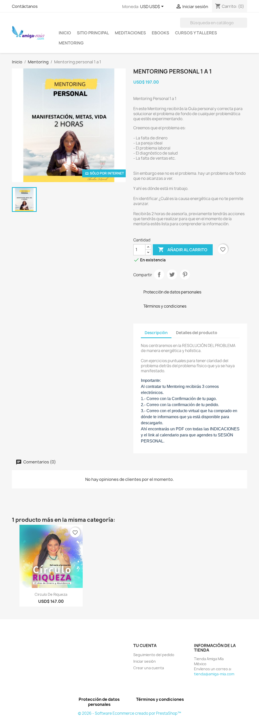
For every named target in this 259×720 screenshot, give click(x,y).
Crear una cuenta (148, 667)
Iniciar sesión (144, 661)
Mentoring (71, 43)
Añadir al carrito (182, 249)
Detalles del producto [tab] (196, 332)
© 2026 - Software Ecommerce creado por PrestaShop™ (129, 713)
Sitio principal (93, 33)
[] (245, 26)
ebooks (160, 33)
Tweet (172, 274)
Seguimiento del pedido (153, 654)
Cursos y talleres (196, 33)
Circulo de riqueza (51, 594)
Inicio (65, 33)
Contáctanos (25, 6)
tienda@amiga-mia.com (214, 674)
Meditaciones (130, 33)
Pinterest (185, 274)
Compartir (159, 274)
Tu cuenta (145, 645)
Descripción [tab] (156, 332)
